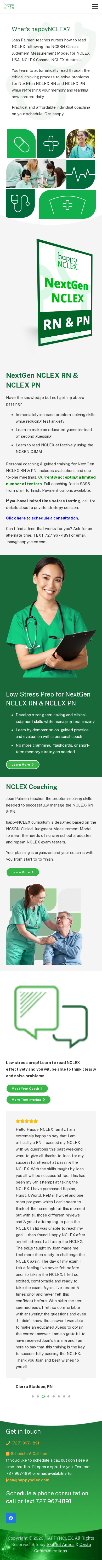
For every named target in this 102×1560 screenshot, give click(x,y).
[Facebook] (11, 1518)
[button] (32, 1396)
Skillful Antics (61, 1544)
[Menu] (95, 6)
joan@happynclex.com (28, 1480)
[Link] (9, 7)
